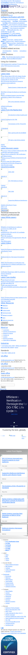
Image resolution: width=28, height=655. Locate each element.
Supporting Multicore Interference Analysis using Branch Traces (12, 250)
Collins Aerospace (10, 570)
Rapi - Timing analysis (19, 21)
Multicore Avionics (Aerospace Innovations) (12, 257)
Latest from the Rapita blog (11, 110)
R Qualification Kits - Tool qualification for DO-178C (11, 30)
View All (10, 15)
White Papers (9, 579)
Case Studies (8, 581)
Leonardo (8, 571)
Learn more (14, 414)
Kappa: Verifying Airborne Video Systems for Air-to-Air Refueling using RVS (14, 298)
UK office (4, 363)
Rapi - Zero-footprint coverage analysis (14, 24)
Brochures (5, 308)
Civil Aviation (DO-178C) (8, 346)
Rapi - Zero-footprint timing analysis (14, 26)
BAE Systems (8, 566)
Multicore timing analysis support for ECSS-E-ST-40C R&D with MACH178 (14, 282)
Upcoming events (7, 167)
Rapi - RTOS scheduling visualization (13, 23)
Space (16, 347)
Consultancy (22, 51)
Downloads (6, 574)
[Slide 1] (11, 426)
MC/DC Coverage (10, 615)
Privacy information (15, 631)
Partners (7, 600)
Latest (3, 69)
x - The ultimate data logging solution (13, 57)
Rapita (12, 541)
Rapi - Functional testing (10, 19)
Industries (5, 343)
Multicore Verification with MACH (11, 36)
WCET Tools (8, 611)
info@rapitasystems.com (7, 360)
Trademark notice (5, 633)
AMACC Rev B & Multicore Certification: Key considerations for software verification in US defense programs (13, 264)
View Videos (4, 275)
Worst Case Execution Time (12, 609)
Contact (7, 603)
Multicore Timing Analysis (12, 608)
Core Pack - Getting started (13, 39)
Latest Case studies (8, 277)
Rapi (7, 543)
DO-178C (4, 353)
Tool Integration (6, 51)
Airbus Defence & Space (11, 564)
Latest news (5, 74)
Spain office (5, 373)
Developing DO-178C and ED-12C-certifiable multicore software (12, 233)
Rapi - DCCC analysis (10, 33)
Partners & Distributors (9, 331)
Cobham (7, 568)
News (6, 555)
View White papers (6, 241)
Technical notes (7, 313)
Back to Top (3, 389)
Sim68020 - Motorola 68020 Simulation (11, 58)
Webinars (5, 305)
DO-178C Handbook (15, 1)
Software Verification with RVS (12, 17)
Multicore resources (7, 320)
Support (4, 52)
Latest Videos (6, 243)
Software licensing (10, 586)
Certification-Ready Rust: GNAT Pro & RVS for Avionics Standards (13, 272)
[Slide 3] (17, 426)
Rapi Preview (7, 2)
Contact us (6, 335)
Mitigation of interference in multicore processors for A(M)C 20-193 (11, 228)
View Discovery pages (7, 165)
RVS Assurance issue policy (12, 66)
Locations (8, 598)
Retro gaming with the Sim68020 (17, 133)
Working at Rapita (8, 338)
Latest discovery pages (9, 148)
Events (7, 558)
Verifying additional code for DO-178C (15, 616)
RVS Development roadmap (9, 64)
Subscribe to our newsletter (18, 633)
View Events (4, 208)
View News (4, 108)
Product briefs (6, 310)
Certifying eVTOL (10, 623)
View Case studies (6, 301)
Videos (7, 560)
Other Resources (7, 303)
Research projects (7, 315)
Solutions (4, 10)
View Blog (3, 146)
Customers (6, 330)
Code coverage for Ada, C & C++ (14, 613)
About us (4, 327)
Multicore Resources (11, 4)
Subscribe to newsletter (9, 340)
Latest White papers (8, 217)
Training (15, 51)
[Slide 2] (14, 426)
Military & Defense (21, 346)
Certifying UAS (9, 625)
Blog (6, 556)
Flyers (3, 318)
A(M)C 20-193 (11, 353)
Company (4, 322)
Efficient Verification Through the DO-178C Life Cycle (13, 238)
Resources (4, 210)
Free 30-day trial (5, 1)
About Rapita (8, 591)
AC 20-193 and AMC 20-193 (12, 621)
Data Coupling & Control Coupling (14, 618)
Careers (5, 337)
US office (4, 356)
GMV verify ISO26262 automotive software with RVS (14, 287)
